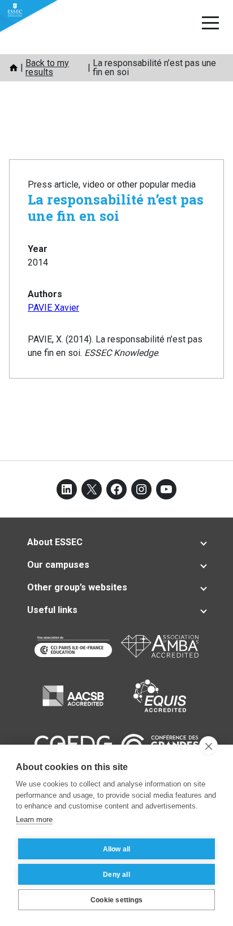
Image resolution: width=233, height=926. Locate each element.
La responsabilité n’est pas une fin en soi (116, 207)
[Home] (13, 67)
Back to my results (47, 67)
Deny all (116, 875)
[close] (208, 745)
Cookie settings (116, 900)
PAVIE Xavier (53, 307)
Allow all (117, 849)
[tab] (116, 542)
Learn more (34, 819)
